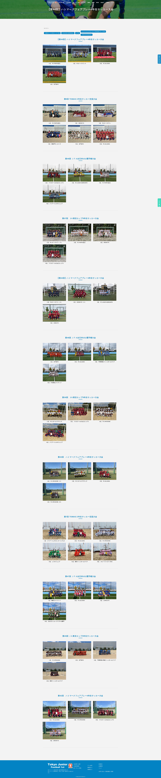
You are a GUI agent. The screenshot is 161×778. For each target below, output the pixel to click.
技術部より (90, 769)
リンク (112, 2)
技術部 (93, 2)
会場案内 (107, 2)
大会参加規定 (68, 2)
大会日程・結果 (61, 2)
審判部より (90, 767)
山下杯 (77, 33)
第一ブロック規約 (76, 2)
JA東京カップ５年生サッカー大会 (52, 33)
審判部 (97, 2)
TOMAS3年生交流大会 (87, 34)
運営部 (89, 2)
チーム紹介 (84, 2)
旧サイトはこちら (159, 59)
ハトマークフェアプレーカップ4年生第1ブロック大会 (93, 31)
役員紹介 (102, 2)
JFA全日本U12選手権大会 (67, 33)
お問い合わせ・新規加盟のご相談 (159, 203)
